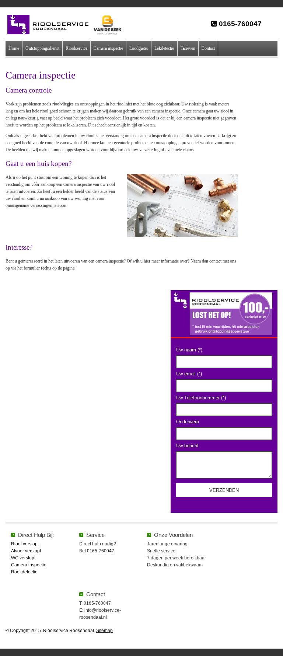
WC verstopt (23, 557)
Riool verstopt (25, 543)
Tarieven (188, 48)
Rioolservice (76, 48)
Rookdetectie (24, 572)
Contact (208, 48)
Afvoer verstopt (26, 550)
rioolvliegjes (63, 104)
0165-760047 (239, 24)
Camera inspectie (108, 48)
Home (13, 48)
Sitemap (104, 630)
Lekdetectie (164, 48)
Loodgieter (138, 48)
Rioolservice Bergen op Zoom (51, 25)
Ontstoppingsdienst (42, 48)
